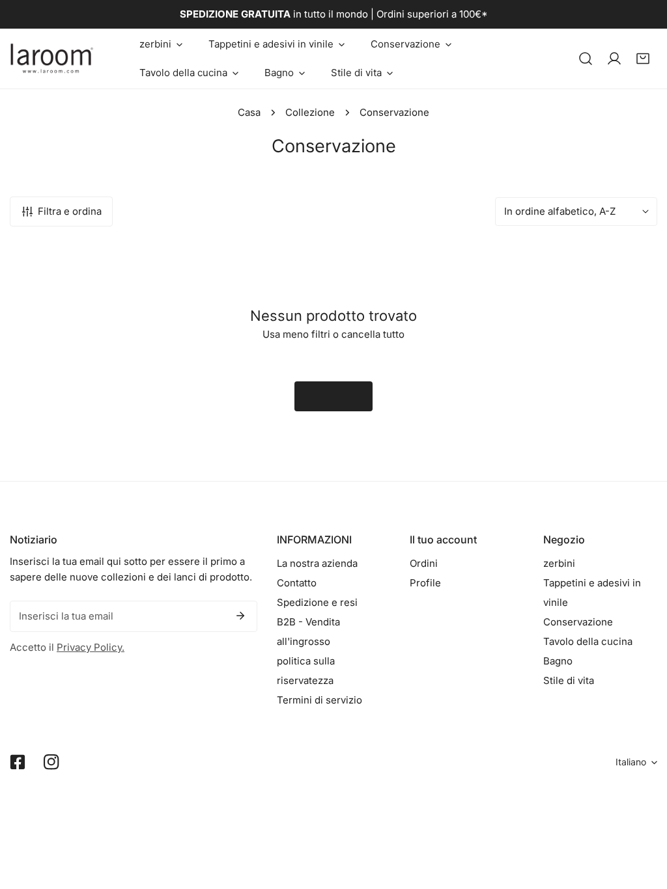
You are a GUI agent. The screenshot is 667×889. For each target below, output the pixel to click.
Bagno (558, 661)
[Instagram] (51, 762)
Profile (425, 583)
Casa (249, 112)
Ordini (424, 563)
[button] (160, 44)
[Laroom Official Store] (52, 58)
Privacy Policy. (90, 647)
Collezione (310, 112)
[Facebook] (18, 762)
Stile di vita (568, 680)
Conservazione (578, 622)
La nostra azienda (317, 563)
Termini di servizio (319, 700)
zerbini (559, 563)
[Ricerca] (585, 58)
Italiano (631, 761)
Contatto (297, 583)
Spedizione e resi (317, 602)
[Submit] (240, 616)
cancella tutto (372, 334)
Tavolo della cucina (587, 641)
